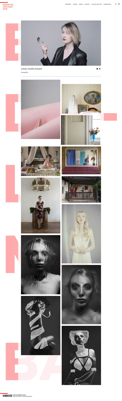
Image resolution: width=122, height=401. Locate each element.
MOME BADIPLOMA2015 (8, 6)
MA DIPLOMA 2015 (97, 4)
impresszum (107, 4)
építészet (68, 4)
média (81, 4)
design (75, 4)
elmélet (87, 4)
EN (116, 4)
